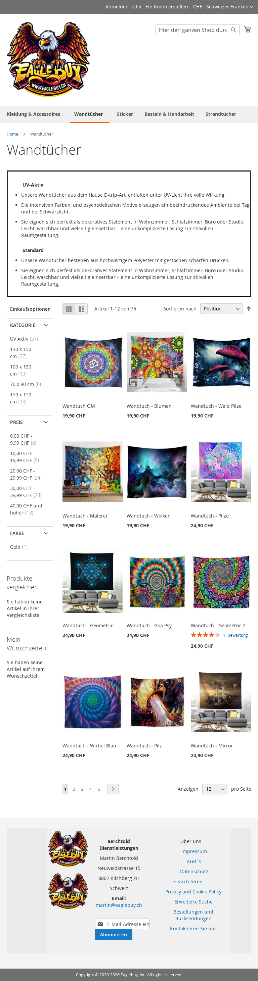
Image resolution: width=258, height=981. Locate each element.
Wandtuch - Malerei (84, 515)
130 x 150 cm (20, 352)
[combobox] (198, 29)
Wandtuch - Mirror (212, 745)
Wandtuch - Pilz (144, 745)
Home (13, 134)
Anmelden (117, 6)
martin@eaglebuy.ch (119, 905)
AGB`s (190, 861)
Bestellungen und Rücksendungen (193, 915)
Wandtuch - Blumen (149, 406)
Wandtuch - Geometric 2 (218, 625)
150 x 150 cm (20, 398)
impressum (190, 851)
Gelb (21, 547)
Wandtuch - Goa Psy (149, 625)
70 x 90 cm (27, 384)
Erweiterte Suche (193, 901)
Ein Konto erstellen (166, 6)
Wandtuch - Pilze (210, 515)
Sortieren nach (180, 308)
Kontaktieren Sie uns (193, 928)
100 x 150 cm (20, 370)
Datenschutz (190, 871)
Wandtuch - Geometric (87, 625)
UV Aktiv (26, 339)
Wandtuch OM (78, 406)
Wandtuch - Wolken (149, 515)
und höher (26, 509)
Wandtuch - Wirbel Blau (89, 745)
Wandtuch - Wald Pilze (216, 406)
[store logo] (49, 60)
